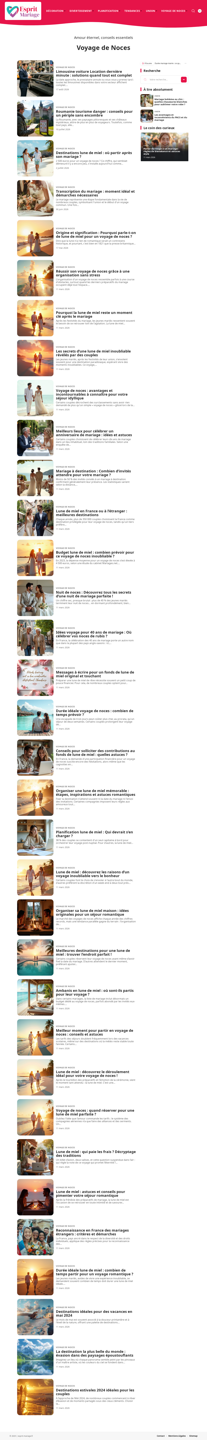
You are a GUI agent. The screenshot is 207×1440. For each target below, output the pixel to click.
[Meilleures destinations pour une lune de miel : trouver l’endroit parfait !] (35, 957)
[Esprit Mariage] (23, 10)
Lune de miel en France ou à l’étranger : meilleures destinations (91, 512)
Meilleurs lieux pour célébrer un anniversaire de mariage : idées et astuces (94, 432)
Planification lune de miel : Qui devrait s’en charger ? (94, 833)
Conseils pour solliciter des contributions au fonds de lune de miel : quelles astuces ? (95, 752)
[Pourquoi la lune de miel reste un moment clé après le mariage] (35, 318)
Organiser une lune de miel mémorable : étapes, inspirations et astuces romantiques (95, 792)
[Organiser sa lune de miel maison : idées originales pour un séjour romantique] (35, 917)
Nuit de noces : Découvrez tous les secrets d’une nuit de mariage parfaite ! (93, 594)
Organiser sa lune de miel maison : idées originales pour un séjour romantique (92, 912)
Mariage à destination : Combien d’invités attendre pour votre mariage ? (93, 472)
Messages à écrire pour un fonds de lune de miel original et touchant (95, 674)
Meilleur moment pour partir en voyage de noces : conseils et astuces (94, 1032)
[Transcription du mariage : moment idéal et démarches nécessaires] (35, 198)
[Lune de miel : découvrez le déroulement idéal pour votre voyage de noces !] (35, 1077)
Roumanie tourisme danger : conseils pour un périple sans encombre (94, 113)
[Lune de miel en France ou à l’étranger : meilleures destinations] (35, 518)
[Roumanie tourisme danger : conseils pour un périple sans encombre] (35, 118)
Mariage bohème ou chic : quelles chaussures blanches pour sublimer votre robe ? (170, 102)
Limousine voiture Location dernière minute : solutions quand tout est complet (94, 73)
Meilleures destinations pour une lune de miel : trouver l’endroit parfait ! (93, 952)
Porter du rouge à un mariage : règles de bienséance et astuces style (162, 151)
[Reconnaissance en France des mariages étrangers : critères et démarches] (35, 1237)
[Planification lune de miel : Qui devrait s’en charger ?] (35, 837)
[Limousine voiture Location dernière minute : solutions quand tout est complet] (35, 78)
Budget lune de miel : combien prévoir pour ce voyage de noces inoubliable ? (95, 554)
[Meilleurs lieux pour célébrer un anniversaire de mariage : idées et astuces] (35, 438)
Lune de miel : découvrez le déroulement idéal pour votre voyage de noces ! (92, 1073)
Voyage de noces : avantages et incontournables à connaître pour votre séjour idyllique (92, 394)
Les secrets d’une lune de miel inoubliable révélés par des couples (93, 353)
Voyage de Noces (65, 67)
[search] (193, 10)
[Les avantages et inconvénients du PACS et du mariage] (146, 116)
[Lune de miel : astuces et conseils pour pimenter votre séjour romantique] (35, 1197)
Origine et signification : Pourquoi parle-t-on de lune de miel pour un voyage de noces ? (96, 234)
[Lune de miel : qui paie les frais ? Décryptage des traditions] (35, 1157)
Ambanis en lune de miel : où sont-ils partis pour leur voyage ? (95, 992)
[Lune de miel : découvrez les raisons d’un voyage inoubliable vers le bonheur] (35, 877)
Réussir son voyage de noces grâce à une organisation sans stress (93, 273)
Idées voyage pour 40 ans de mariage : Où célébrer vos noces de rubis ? (94, 634)
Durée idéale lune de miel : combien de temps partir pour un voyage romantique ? (94, 1272)
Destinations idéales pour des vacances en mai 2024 (94, 1313)
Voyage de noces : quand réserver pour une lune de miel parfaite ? (95, 1112)
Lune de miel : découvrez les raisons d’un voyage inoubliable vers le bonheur (92, 873)
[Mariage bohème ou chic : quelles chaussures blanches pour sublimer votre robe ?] (146, 100)
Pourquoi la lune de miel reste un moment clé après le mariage (94, 314)
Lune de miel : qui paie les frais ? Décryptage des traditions (96, 1153)
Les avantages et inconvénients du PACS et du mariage (170, 117)
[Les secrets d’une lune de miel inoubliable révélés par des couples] (35, 358)
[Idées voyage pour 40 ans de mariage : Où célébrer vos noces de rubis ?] (35, 638)
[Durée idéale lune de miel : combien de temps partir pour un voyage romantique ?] (35, 1277)
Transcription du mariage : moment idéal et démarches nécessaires (95, 193)
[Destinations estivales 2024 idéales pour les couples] (35, 1397)
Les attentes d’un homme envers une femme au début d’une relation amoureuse (168, 63)
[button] (185, 63)
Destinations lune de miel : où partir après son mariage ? (94, 154)
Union (157, 96)
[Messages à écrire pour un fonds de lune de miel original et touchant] (35, 678)
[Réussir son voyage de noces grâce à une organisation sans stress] (35, 278)
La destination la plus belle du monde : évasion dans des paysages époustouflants (94, 1353)
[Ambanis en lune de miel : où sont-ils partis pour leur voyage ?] (35, 997)
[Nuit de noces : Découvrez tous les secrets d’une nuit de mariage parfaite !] (35, 598)
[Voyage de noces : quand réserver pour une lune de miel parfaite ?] (35, 1117)
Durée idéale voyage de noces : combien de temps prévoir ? (94, 712)
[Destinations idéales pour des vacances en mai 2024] (35, 1317)
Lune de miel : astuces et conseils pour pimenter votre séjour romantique (90, 1193)
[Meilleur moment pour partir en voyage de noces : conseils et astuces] (35, 1037)
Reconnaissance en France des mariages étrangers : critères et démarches (92, 1232)
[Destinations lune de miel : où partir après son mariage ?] (35, 158)
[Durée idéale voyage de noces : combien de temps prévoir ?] (35, 718)
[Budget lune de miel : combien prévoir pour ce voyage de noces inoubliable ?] (35, 558)
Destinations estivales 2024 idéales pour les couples (95, 1391)
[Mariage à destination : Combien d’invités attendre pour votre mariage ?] (35, 478)
